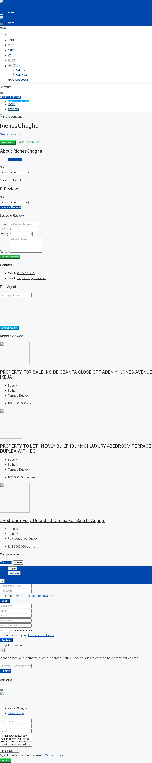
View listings (16, 713)
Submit (6, 670)
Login (5, 600)
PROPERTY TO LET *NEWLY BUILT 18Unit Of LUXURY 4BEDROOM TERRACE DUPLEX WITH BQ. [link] (75, 449)
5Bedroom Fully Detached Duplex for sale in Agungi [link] (52, 520)
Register (6, 640)
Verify (12, 55)
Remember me (14, 596)
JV (9, 55)
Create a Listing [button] (10, 97)
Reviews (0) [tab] (15, 159)
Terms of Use (54, 755)
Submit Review (10, 256)
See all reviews (10, 134)
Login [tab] (13, 568)
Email (3, 224)
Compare (6, 562)
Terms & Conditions (41, 635)
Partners (14, 65)
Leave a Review (10, 207)
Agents (20, 70)
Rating (4, 234)
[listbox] (15, 172)
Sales (11, 34)
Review (5, 251)
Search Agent (9, 327)
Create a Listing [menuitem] (18, 101)
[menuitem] (11, 104)
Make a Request (18, 86)
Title (3, 229)
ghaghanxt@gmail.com (31, 278)
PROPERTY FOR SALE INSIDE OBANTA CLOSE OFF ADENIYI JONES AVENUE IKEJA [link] (76, 374)
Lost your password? (39, 596)
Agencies (21, 74)
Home (11, 12)
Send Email (8, 142)
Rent (11, 23)
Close (18, 562)
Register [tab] (14, 573)
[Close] (1, 690)
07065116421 (26, 273)
